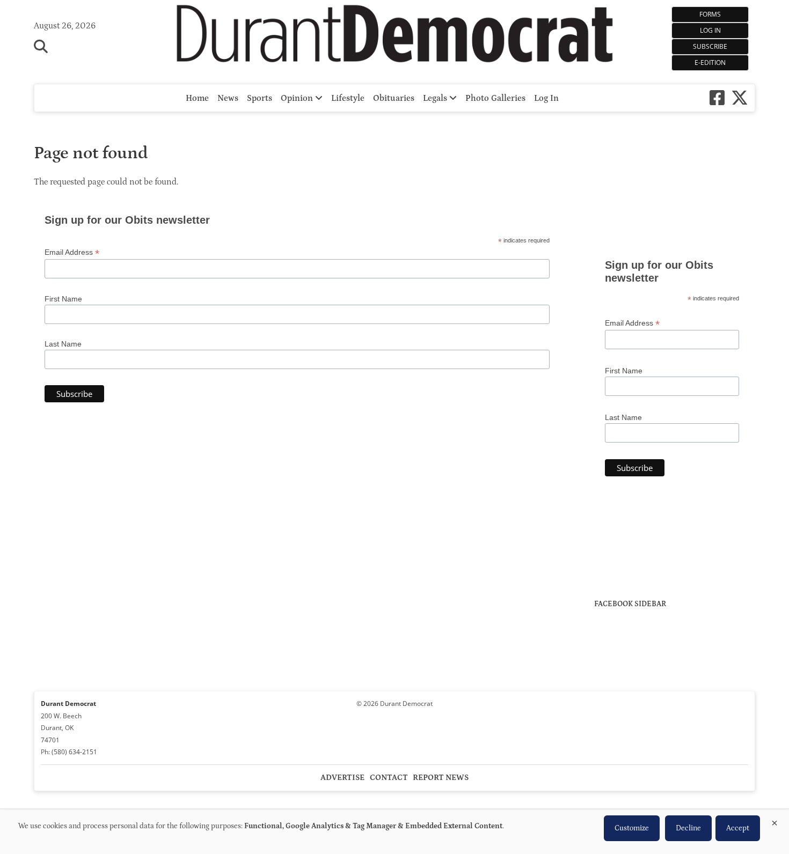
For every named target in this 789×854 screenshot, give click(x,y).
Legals (436, 98)
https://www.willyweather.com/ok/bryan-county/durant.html (674, 227)
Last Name (63, 344)
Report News (441, 777)
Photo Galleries (495, 98)
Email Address (72, 252)
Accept (737, 828)
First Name (63, 299)
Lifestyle (347, 98)
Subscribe (710, 46)
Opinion (298, 98)
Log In (710, 30)
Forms (710, 14)
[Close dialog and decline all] (774, 821)
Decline (688, 828)
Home (197, 98)
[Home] (394, 36)
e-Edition (710, 62)
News (227, 98)
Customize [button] (632, 828)
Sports (259, 98)
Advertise (342, 777)
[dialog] (394, 832)
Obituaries (393, 98)
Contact (389, 777)
